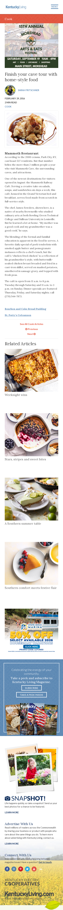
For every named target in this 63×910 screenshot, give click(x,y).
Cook (8, 106)
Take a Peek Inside (31, 694)
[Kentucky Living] (16, 7)
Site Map (38, 898)
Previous (32, 329)
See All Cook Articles (31, 323)
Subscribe (31, 687)
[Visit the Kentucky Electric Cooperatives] (22, 882)
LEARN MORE (12, 843)
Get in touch (45, 862)
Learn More (12, 812)
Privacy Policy (18, 898)
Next (30, 333)
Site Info (29, 898)
